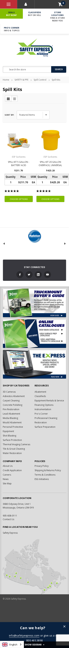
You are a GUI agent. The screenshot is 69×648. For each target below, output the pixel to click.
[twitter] (29, 274)
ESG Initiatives (42, 479)
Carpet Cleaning (11, 400)
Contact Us (8, 519)
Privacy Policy (42, 466)
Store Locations (57, 16)
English (13, 644)
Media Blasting (10, 418)
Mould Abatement (12, 422)
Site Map (7, 483)
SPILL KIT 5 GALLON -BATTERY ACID (18, 163)
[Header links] (8, 4)
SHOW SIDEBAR (34, 644)
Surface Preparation (45, 426)
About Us (8, 466)
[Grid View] (8, 99)
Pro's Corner (12, 29)
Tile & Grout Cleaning (14, 448)
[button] (64, 627)
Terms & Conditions (45, 474)
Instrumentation (43, 409)
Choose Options (19, 199)
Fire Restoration (11, 409)
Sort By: (9, 114)
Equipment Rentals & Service (49, 400)
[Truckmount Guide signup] (34, 302)
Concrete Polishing (12, 404)
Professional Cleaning (46, 418)
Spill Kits (56, 79)
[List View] (14, 99)
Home (6, 79)
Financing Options (44, 404)
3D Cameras (9, 391)
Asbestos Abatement (14, 396)
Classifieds (34, 13)
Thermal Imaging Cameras (16, 444)
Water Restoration (12, 453)
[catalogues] (34, 333)
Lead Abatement (11, 413)
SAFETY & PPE (21, 79)
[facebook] (19, 274)
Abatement (40, 391)
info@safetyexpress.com (24, 635)
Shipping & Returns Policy (48, 470)
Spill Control (40, 79)
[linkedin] (38, 274)
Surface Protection (12, 440)
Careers (7, 474)
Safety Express (10, 532)
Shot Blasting (9, 435)
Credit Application (12, 470)
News (5, 479)
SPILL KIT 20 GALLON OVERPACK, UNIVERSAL (50, 163)
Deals (11, 13)
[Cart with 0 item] (60, 4)
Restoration (41, 422)
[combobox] (12, 644)
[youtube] (47, 274)
